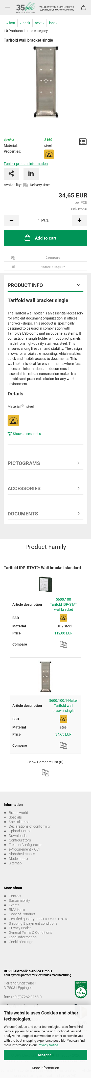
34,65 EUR (63, 734)
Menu (7, 7)
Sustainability (19, 900)
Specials (15, 817)
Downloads (18, 836)
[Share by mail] (11, 174)
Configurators (20, 840)
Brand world (18, 813)
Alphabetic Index (22, 854)
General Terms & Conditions (30, 932)
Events (14, 905)
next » (39, 23)
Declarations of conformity (30, 826)
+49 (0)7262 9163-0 (26, 997)
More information (45, 1068)
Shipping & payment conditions (33, 923)
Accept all (46, 1055)
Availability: (12, 185)
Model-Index (18, 859)
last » (53, 23)
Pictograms (24, 463)
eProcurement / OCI (24, 849)
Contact (15, 896)
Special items (19, 822)
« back (25, 23)
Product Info (25, 285)
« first (10, 23)
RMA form (17, 910)
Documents (23, 514)
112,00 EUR (63, 633)
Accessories (24, 488)
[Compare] (63, 644)
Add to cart (45, 238)
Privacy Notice (48, 1045)
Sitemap (15, 863)
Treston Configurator (25, 845)
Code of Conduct (22, 914)
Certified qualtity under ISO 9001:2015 (38, 919)
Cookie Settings (21, 942)
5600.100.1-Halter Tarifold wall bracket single (63, 705)
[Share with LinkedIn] (31, 174)
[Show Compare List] (45, 773)
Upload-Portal (20, 831)
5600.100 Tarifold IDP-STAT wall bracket (63, 604)
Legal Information (23, 937)
